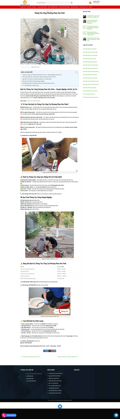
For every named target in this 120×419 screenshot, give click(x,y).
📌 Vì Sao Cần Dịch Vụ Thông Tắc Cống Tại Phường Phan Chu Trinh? (39, 77)
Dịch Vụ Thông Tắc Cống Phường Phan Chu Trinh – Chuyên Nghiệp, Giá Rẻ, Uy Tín (42, 74)
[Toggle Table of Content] (75, 72)
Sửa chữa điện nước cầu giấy (90, 78)
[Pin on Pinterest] (52, 351)
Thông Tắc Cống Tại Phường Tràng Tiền (67, 356)
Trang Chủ (23, 7)
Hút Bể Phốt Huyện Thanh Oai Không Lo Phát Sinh (93, 16)
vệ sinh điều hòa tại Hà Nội (55, 390)
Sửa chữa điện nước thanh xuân (90, 65)
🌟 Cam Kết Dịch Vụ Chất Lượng (31, 85)
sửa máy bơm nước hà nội (55, 393)
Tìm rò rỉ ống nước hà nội (89, 94)
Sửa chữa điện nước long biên (90, 55)
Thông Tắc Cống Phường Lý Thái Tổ (31, 356)
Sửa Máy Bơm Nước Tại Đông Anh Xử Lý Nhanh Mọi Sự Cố (93, 28)
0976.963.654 (30, 376)
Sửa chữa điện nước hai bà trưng (91, 71)
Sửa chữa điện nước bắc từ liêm (90, 81)
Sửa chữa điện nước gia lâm (89, 87)
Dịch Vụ (34, 7)
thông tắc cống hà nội (54, 378)
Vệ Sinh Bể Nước (74, 7)
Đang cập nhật (30, 378)
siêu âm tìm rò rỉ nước (64, 7)
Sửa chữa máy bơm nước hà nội (90, 97)
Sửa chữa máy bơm (42, 7)
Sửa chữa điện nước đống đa (90, 74)
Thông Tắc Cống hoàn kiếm (33, 101)
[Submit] (71, 3)
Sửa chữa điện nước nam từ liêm (91, 84)
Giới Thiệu (29, 7)
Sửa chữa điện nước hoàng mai (90, 68)
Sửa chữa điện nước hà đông (90, 62)
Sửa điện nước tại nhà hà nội (55, 373)
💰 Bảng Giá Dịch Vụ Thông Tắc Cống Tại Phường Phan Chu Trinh (38, 83)
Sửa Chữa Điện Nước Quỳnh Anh (34, 373)
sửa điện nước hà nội (54, 388)
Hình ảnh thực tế (83, 7)
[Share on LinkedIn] (55, 351)
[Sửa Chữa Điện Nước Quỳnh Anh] (27, 3)
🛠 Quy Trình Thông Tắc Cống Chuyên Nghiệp (33, 81)
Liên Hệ (90, 7)
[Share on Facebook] (44, 351)
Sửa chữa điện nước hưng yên (90, 91)
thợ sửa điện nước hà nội (55, 385)
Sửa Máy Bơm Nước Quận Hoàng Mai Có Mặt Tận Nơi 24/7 (93, 34)
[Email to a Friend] (49, 351)
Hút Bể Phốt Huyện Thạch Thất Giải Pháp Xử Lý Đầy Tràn (93, 39)
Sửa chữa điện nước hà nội (55, 380)
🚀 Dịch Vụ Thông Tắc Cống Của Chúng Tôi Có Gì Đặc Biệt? (37, 79)
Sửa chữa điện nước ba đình (89, 49)
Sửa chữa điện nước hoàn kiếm (90, 52)
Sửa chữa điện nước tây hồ (89, 58)
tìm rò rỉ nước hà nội (53, 383)
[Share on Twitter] (47, 351)
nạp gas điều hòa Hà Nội (54, 376)
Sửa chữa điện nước (53, 7)
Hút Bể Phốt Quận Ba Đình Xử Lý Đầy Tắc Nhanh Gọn (92, 22)
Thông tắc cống (49, 11)
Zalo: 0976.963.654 (31, 381)
